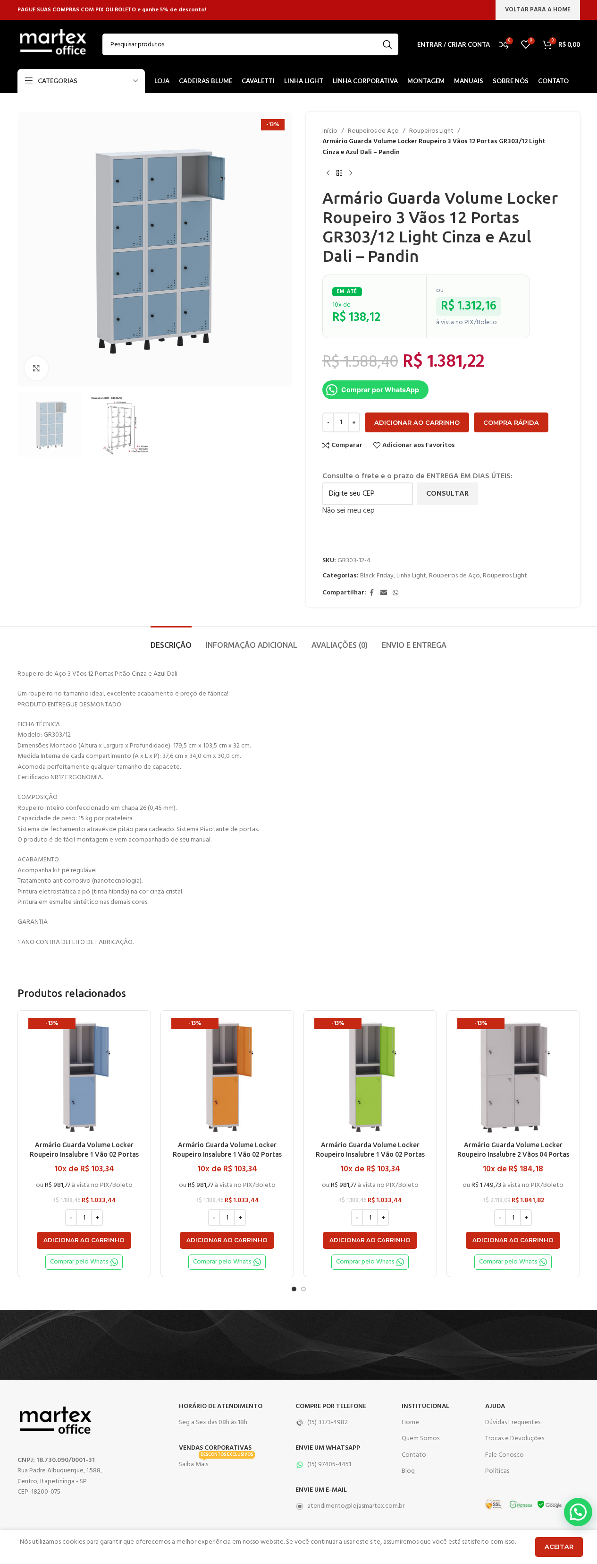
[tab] (171, 640)
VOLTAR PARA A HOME (538, 10)
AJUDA (495, 1406)
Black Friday (377, 575)
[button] (84, 1240)
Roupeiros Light (431, 131)
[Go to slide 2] (303, 1289)
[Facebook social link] (372, 593)
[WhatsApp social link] (395, 593)
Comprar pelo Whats (79, 1261)
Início (329, 131)
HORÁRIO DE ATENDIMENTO (220, 1406)
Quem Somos (420, 1438)
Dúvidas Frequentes (512, 1422)
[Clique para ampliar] (36, 368)
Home (410, 1422)
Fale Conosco (504, 1455)
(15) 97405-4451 (329, 1464)
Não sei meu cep (348, 511)
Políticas (497, 1471)
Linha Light (411, 575)
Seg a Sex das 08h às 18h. (213, 1422)
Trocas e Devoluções (514, 1438)
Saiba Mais (216, 1463)
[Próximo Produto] (350, 173)
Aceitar (559, 1546)
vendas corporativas (215, 1448)
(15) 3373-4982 (327, 1422)
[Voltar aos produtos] (339, 173)
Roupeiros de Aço (373, 131)
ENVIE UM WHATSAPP (327, 1448)
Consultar (447, 494)
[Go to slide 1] (294, 1289)
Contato (414, 1455)
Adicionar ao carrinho (417, 422)
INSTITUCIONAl (425, 1406)
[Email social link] (384, 593)
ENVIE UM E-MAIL (321, 1490)
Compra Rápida (511, 422)
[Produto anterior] (328, 173)
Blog (408, 1471)
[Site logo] (52, 44)
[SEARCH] (387, 44)
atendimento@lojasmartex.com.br (344, 1506)
